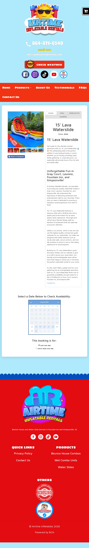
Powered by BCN (44, 532)
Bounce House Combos (66, 453)
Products (22, 87)
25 (40, 327)
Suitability (63, 117)
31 (36, 331)
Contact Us (10, 97)
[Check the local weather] (44, 64)
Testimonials (64, 87)
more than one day (45, 348)
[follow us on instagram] (35, 74)
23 (32, 327)
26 (44, 327)
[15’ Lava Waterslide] (26, 129)
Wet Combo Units (66, 460)
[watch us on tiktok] (44, 74)
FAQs (83, 87)
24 (36, 327)
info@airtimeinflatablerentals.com (44, 54)
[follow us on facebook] (25, 74)
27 (48, 327)
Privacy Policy (23, 453)
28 (53, 327)
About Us (43, 87)
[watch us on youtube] (54, 74)
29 (57, 327)
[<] (31, 302)
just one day (45, 345)
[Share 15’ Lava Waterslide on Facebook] (26, 156)
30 (32, 331)
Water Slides (66, 467)
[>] (58, 302)
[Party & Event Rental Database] (63, 74)
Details (50, 113)
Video (62, 113)
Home (6, 87)
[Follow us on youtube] (55, 436)
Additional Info (74, 113)
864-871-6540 (47, 43)
